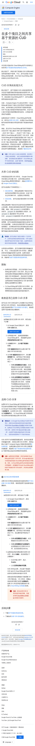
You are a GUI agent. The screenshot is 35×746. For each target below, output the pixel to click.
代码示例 (4, 694)
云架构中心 (4, 697)
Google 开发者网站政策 (25, 639)
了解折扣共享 (26, 149)
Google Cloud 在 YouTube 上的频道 (11, 717)
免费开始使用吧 (8, 12)
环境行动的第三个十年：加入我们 (12, 733)
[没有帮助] (18, 24)
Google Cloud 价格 (6, 657)
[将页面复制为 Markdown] (9, 42)
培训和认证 (4, 700)
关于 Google (4, 727)
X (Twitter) (4, 714)
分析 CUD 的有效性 (17, 616)
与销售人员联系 (6, 663)
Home (3, 19)
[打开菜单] (3, 2)
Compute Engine (12, 8)
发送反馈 (6, 29)
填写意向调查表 (23, 243)
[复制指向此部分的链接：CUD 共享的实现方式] (24, 85)
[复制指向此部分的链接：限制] (8, 265)
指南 (16, 21)
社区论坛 (4, 671)
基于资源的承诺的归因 (15, 613)
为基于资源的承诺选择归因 (18, 257)
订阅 (20, 737)
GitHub (3, 688)
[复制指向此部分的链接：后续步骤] (12, 608)
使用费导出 (28, 181)
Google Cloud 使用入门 (8, 691)
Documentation (11, 19)
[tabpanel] (17, 355)
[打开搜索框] (23, 2)
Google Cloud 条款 (8, 730)
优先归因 (8, 199)
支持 (2, 674)
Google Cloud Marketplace (9, 660)
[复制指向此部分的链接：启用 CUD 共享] (18, 400)
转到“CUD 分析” (14, 332)
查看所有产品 (5, 654)
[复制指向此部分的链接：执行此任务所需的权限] (21, 477)
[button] (17, 477)
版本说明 (4, 677)
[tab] (7, 314)
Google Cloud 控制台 (10, 183)
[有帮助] (15, 24)
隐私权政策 (13, 727)
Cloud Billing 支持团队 (18, 425)
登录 (31, 2)
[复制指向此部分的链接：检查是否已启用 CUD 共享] (29, 298)
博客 (2, 708)
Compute (20, 19)
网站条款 (21, 727)
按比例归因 (9, 191)
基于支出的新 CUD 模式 (20, 307)
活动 (2, 711)
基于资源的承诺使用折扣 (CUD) (16, 68)
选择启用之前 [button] (18, 315)
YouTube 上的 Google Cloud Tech (11, 720)
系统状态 (4, 680)
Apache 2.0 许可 (28, 637)
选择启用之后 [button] (7, 315)
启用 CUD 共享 (14, 120)
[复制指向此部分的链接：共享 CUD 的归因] (20, 172)
